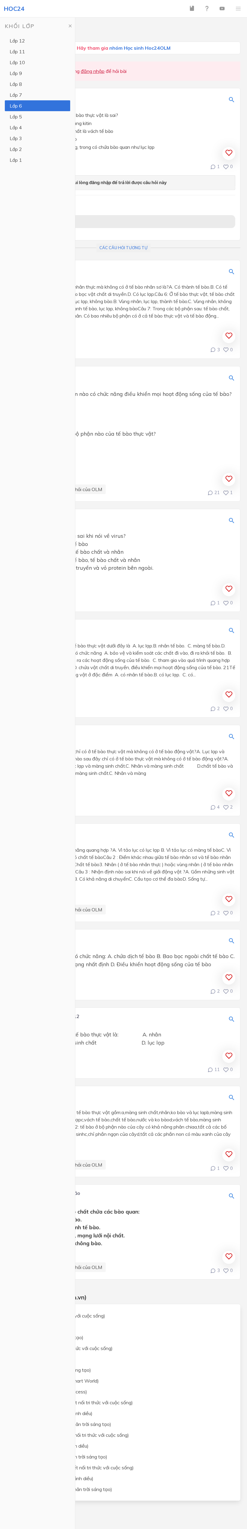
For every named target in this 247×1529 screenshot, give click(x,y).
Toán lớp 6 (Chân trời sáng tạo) (49, 1337)
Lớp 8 (16, 84)
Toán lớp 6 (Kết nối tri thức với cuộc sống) (60, 1316)
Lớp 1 (16, 160)
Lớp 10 (17, 62)
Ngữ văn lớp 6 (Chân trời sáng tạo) (53, 1370)
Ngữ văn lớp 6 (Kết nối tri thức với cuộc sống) (64, 1348)
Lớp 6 (16, 106)
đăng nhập (93, 71)
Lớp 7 (16, 95)
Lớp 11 (17, 52)
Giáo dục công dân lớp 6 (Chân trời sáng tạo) (64, 1489)
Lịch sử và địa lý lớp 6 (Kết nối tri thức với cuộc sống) (72, 1435)
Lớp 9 (16, 73)
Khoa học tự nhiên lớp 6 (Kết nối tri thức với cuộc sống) (74, 1402)
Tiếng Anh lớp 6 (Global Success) (51, 1392)
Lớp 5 (16, 117)
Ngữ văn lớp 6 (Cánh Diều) (44, 1359)
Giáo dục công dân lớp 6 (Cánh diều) (54, 1478)
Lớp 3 (16, 138)
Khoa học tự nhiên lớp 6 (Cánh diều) (54, 1413)
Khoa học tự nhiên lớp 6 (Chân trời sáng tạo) (63, 1424)
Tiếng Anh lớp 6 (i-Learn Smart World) (57, 1381)
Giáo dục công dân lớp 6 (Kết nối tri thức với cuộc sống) (75, 1468)
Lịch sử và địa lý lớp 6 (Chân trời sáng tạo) (61, 1457)
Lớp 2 (16, 149)
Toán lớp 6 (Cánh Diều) (41, 1327)
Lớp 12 (17, 41)
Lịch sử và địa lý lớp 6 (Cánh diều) (52, 1446)
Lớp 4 (16, 127)
